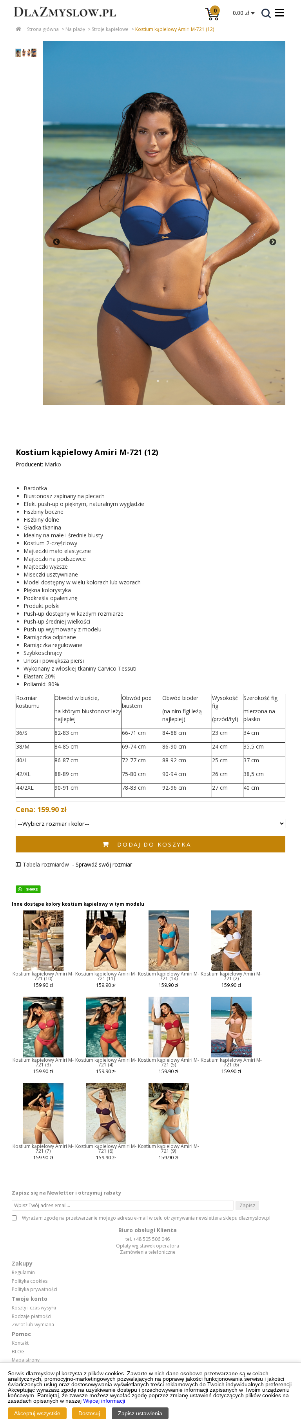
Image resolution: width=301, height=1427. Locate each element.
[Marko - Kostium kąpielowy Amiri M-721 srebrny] (169, 1142)
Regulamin (23, 1272)
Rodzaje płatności (31, 1316)
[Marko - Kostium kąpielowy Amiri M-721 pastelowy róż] (231, 1056)
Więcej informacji (104, 1401)
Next (273, 242)
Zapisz (247, 1205)
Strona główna (43, 29)
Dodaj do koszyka (154, 844)
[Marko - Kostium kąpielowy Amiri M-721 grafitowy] (43, 969)
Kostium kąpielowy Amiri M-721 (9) (168, 1148)
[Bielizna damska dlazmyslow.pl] (59, 22)
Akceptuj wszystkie (37, 1413)
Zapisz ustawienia (140, 1413)
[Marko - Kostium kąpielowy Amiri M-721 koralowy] (43, 1056)
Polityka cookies (29, 1281)
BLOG (18, 1352)
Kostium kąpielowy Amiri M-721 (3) (43, 1062)
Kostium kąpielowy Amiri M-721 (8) (105, 1148)
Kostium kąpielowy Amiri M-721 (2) (231, 976)
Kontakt (20, 1343)
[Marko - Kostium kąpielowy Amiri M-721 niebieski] (169, 969)
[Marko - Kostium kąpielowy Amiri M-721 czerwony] (106, 1056)
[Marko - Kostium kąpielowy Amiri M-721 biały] (231, 969)
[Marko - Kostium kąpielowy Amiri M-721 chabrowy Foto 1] (164, 223)
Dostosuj (89, 1413)
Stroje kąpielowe (110, 29)
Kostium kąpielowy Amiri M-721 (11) (105, 976)
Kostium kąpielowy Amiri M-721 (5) (168, 1062)
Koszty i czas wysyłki (34, 1308)
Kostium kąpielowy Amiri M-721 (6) (231, 1062)
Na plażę (75, 29)
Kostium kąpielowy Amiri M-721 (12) (174, 29)
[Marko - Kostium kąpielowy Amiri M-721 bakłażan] (106, 1142)
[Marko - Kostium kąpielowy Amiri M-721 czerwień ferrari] (169, 1056)
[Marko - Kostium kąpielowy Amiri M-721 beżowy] (43, 1142)
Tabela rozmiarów (46, 864)
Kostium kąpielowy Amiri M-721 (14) (168, 976)
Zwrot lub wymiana (33, 1325)
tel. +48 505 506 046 (147, 1239)
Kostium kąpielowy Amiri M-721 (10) (43, 976)
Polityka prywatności (34, 1289)
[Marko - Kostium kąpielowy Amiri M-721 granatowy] (106, 969)
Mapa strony (26, 1360)
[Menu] (279, 12)
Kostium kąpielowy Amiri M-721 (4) (105, 1062)
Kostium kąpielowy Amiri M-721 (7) (43, 1148)
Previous (56, 242)
